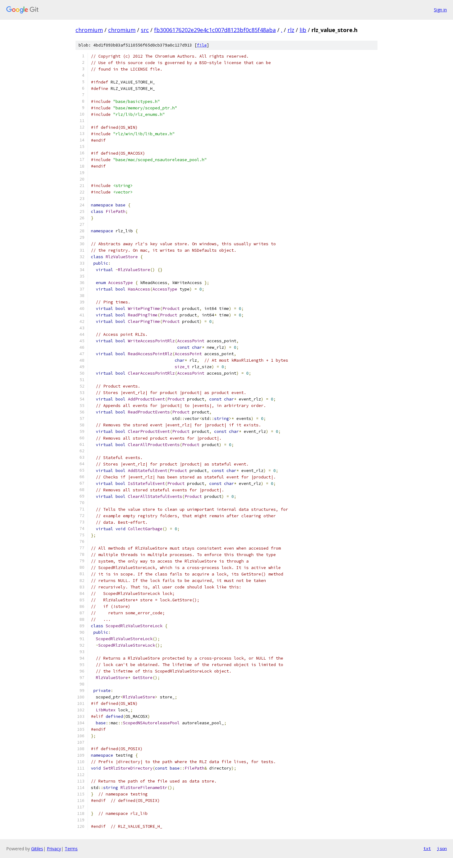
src (145, 30)
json (442, 848)
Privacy (54, 849)
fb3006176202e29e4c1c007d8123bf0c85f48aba (215, 30)
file (202, 45)
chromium (89, 30)
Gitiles (37, 849)
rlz (291, 30)
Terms (71, 849)
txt (427, 848)
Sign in (440, 10)
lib (303, 30)
